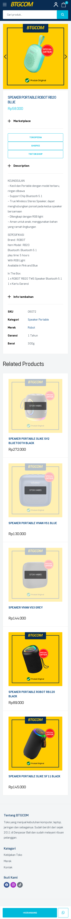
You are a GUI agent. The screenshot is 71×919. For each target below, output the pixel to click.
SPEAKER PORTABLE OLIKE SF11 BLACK (34, 776)
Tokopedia (35, 137)
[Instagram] (13, 885)
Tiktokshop (35, 154)
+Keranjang (30, 912)
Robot (31, 327)
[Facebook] (6, 885)
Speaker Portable (38, 319)
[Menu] (6, 5)
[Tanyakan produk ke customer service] (63, 912)
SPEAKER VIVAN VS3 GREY (26, 607)
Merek (7, 861)
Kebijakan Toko (13, 855)
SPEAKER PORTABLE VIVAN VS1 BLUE (33, 523)
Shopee (35, 145)
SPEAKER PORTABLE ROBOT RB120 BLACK (32, 694)
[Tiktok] (20, 885)
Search (62, 14)
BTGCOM (21, 4)
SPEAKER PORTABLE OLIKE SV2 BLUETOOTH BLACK (29, 441)
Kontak (8, 867)
